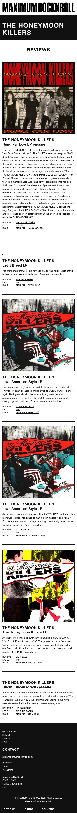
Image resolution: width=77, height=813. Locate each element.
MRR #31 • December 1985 (30, 535)
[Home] (38, 11)
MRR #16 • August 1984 (29, 662)
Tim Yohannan (24, 279)
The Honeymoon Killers (28, 140)
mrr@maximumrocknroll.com (17, 756)
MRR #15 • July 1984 (27, 714)
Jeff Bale (21, 657)
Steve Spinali (24, 530)
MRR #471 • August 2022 (30, 228)
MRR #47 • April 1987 (28, 285)
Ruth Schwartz (25, 406)
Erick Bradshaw (25, 222)
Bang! (19, 225)
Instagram (7, 769)
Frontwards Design (43, 801)
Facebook (7, 762)
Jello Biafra (23, 708)
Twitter (6, 766)
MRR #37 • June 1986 (27, 412)
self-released (24, 711)
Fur (18, 282)
